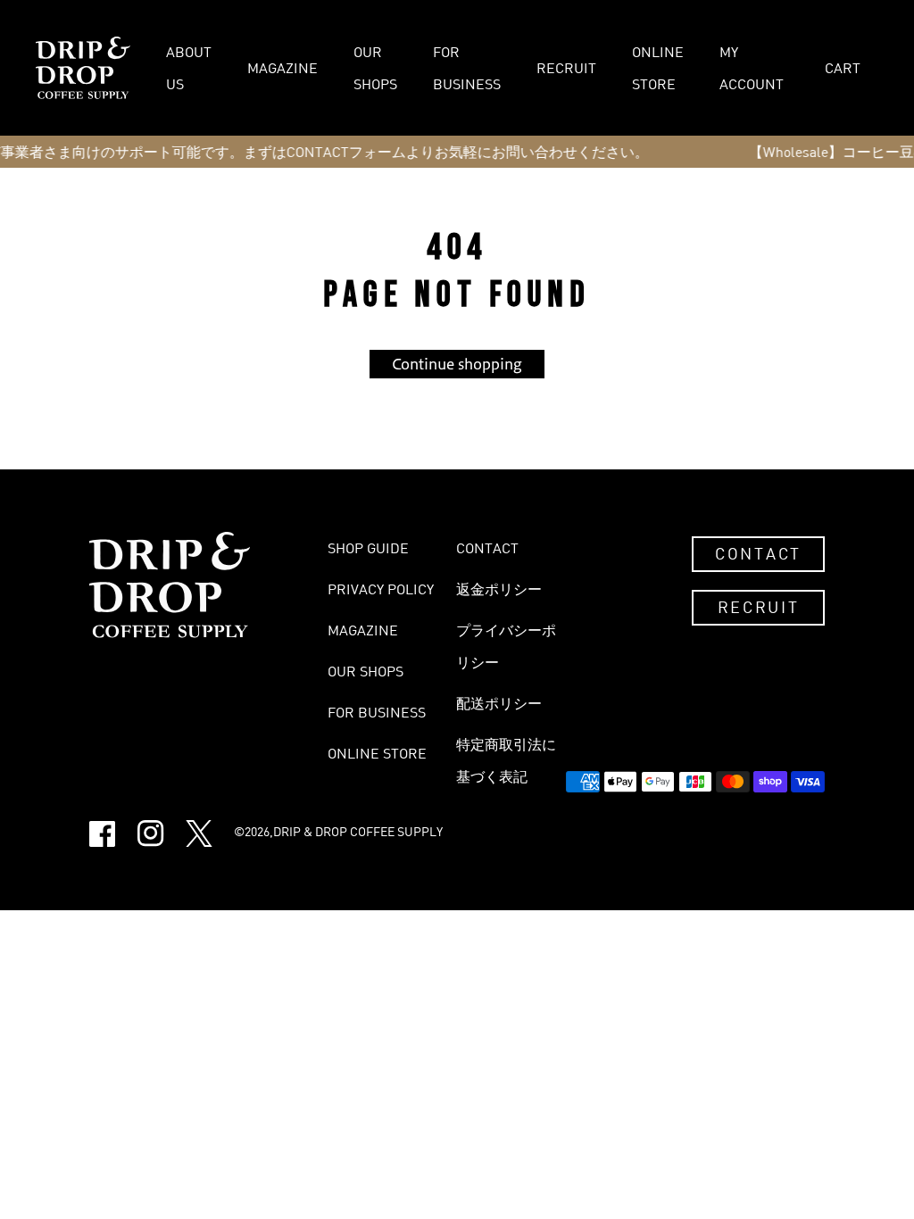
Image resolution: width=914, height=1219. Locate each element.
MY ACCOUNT (751, 68)
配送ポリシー (499, 703)
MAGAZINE (282, 68)
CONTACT (758, 553)
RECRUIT (566, 68)
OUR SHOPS (375, 68)
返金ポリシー (499, 589)
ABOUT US (189, 68)
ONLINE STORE (658, 68)
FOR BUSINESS (467, 68)
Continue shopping (457, 364)
